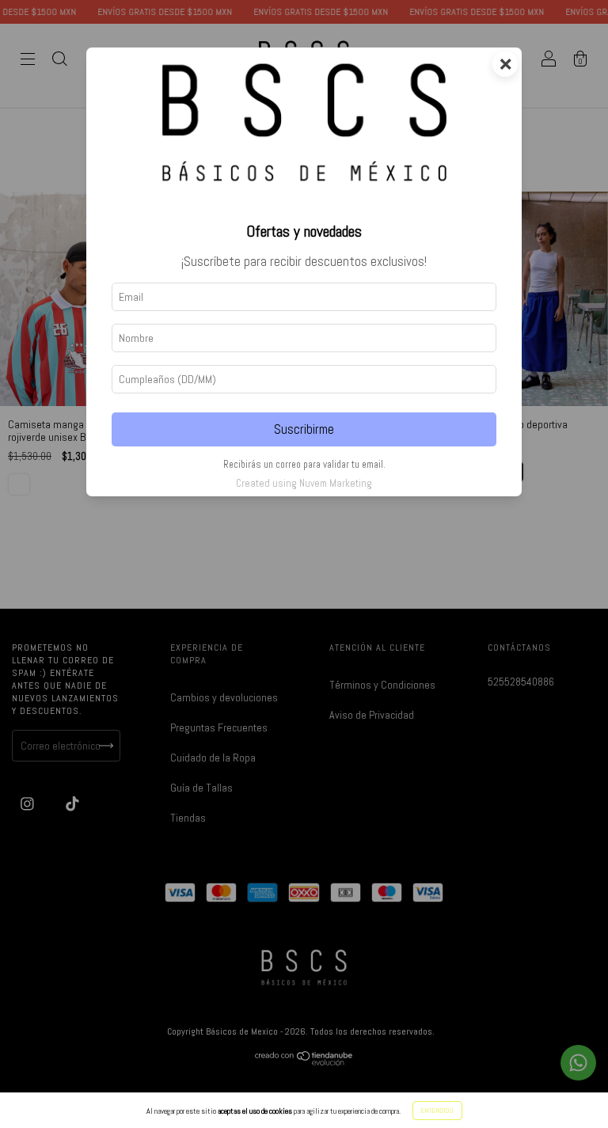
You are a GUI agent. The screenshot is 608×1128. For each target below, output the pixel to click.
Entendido (437, 1111)
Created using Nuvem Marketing (304, 483)
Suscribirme (304, 429)
